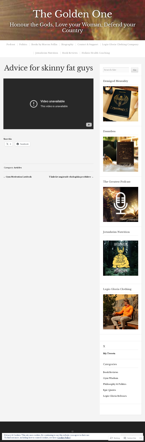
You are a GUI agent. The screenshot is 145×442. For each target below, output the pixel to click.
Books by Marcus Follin (44, 44)
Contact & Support (87, 44)
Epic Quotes (109, 390)
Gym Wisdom (110, 378)
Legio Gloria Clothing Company (120, 44)
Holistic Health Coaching (96, 53)
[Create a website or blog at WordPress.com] (72, 432)
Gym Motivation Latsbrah (19, 177)
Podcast (11, 44)
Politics (23, 44)
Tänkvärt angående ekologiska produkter (70, 177)
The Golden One (72, 14)
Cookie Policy (64, 438)
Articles (18, 167)
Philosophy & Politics (114, 384)
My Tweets (109, 353)
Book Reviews (70, 53)
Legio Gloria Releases (115, 396)
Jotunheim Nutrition (46, 53)
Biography (67, 44)
